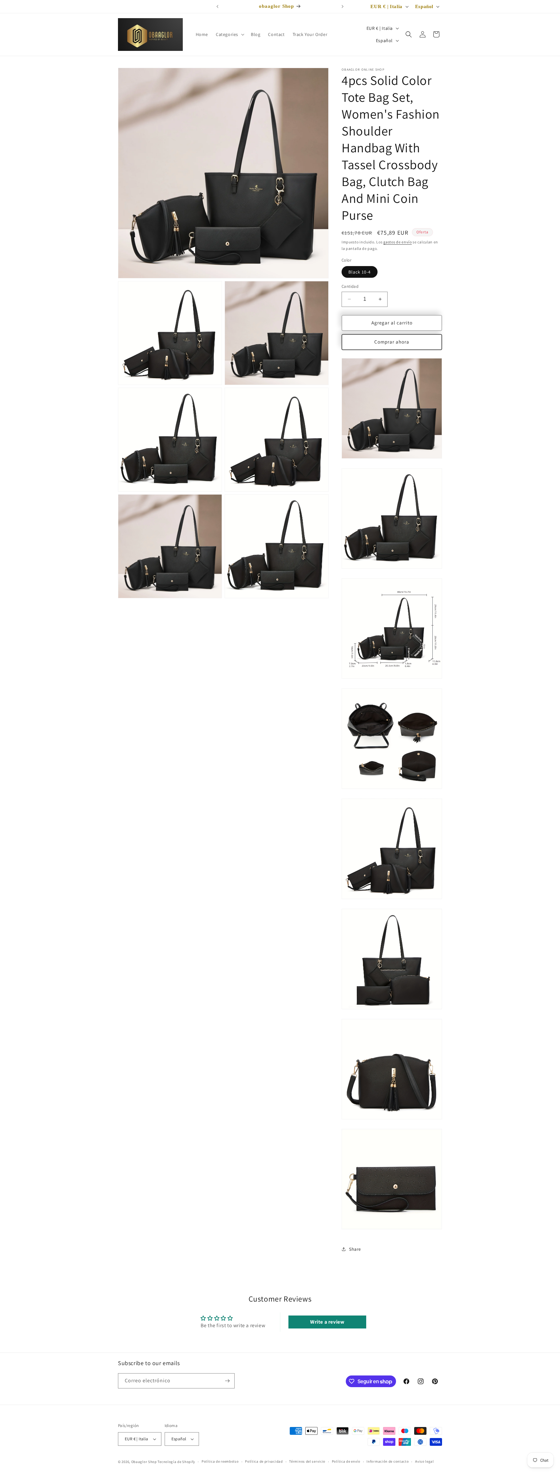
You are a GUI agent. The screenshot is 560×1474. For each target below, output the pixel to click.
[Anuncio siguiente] (342, 6)
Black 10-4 (359, 272)
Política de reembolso (220, 1461)
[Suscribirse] (227, 1380)
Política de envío (346, 1461)
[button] (229, 34)
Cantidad (350, 286)
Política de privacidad (264, 1461)
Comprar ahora (391, 342)
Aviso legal (424, 1461)
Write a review (327, 1321)
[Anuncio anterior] (217, 6)
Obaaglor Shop (144, 1461)
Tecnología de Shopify (176, 1461)
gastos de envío (397, 242)
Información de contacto (388, 1461)
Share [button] (355, 1249)
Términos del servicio (307, 1461)
